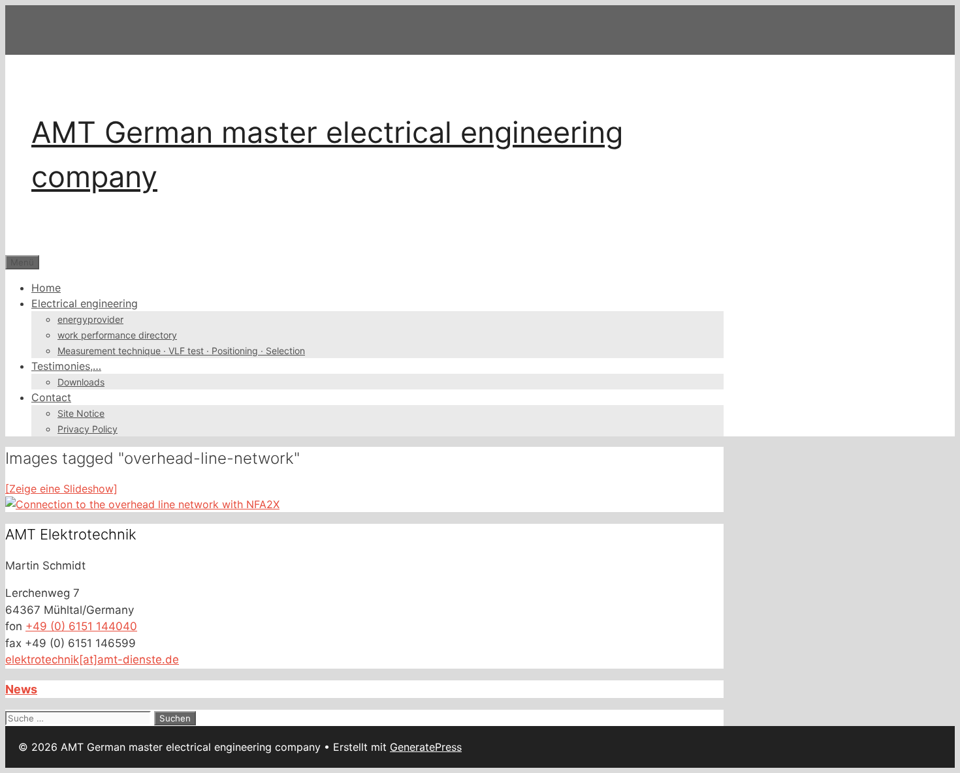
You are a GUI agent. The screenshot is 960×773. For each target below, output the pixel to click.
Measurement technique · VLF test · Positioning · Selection (181, 350)
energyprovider (90, 319)
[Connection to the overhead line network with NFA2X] (142, 504)
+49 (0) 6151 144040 (81, 626)
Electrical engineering (84, 303)
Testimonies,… (66, 365)
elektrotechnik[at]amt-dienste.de (92, 659)
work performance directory (117, 335)
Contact (51, 397)
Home (46, 287)
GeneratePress (426, 746)
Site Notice (80, 413)
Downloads (80, 381)
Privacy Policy (87, 428)
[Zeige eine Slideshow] (61, 488)
